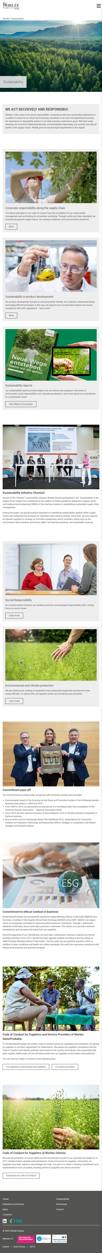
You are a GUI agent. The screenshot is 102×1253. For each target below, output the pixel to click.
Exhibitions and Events (13, 1204)
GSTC (32, 1246)
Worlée (6, 18)
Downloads (61, 1204)
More (11, 226)
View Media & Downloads (21, 404)
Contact (60, 1209)
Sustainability (62, 1199)
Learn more (14, 615)
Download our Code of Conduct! (21, 1175)
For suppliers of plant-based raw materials (26, 1067)
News (5, 1209)
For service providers (65, 1067)
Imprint (6, 1246)
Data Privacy (20, 1246)
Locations (7, 1214)
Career (6, 1199)
